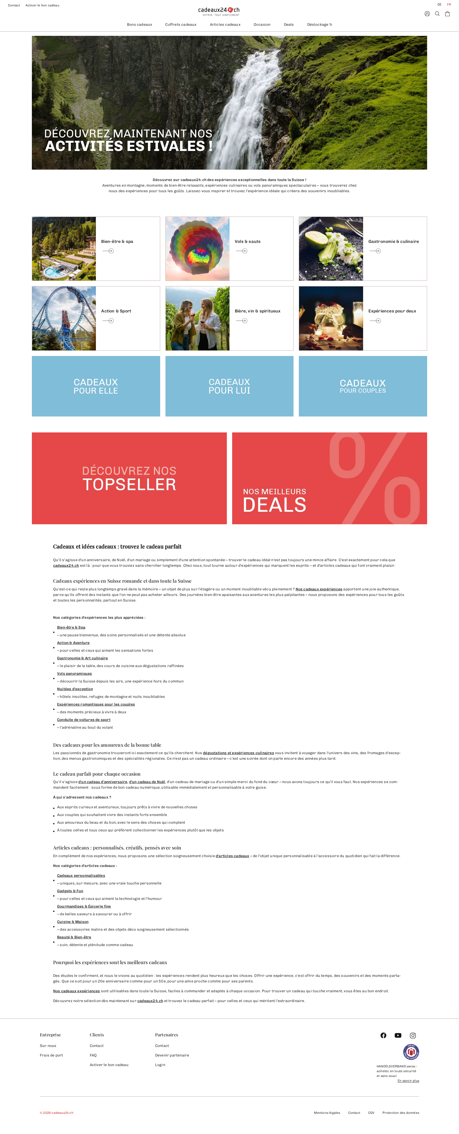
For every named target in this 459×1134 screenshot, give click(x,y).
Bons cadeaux (139, 24)
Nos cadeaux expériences (319, 589)
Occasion (262, 24)
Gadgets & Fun (70, 891)
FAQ (93, 1055)
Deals (289, 24)
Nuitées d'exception (75, 689)
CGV (371, 1113)
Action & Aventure (73, 643)
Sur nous (48, 1045)
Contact (14, 5)
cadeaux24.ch (66, 565)
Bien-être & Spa (71, 627)
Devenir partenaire (172, 1055)
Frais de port (51, 1055)
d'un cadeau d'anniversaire (102, 782)
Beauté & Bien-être (74, 937)
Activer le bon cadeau (42, 5)
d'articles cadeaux (232, 856)
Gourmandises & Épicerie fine (84, 906)
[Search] (437, 14)
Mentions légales (327, 1113)
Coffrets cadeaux (180, 24)
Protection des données (400, 1113)
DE (439, 4)
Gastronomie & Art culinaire (82, 658)
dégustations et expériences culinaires (238, 753)
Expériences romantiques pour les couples (96, 704)
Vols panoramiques (74, 673)
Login (160, 1065)
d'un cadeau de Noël (147, 782)
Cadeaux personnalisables (81, 875)
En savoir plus (408, 1081)
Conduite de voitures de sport (83, 720)
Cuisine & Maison (72, 922)
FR (449, 4)
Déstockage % (319, 24)
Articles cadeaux (225, 24)
